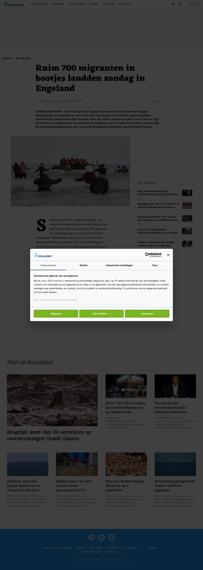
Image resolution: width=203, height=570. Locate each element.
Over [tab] (155, 265)
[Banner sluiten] (168, 255)
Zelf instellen (100, 313)
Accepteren (147, 313)
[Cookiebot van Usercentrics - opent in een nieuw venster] (147, 254)
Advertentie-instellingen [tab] (119, 265)
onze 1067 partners (52, 280)
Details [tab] (84, 265)
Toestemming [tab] (48, 265)
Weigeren (56, 313)
